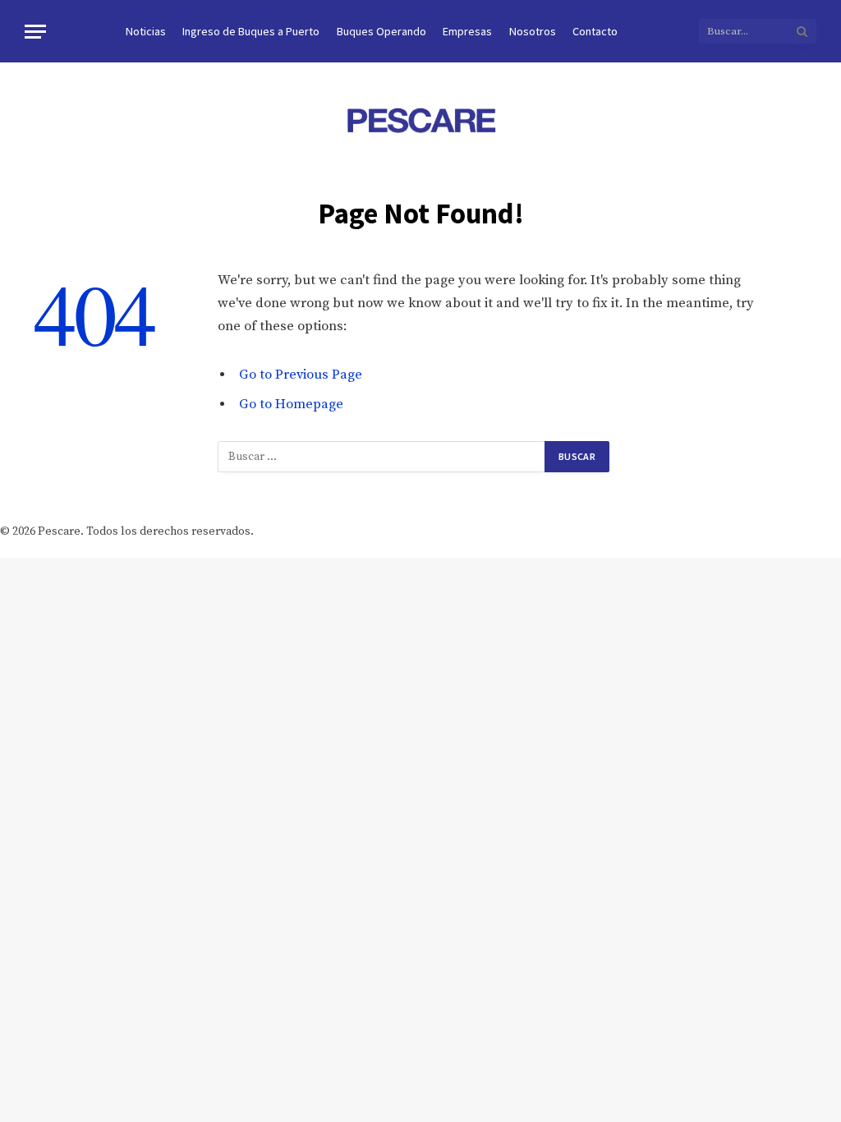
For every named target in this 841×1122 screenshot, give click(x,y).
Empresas (467, 31)
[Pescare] (420, 120)
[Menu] (35, 31)
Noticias (146, 31)
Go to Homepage (291, 404)
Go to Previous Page (300, 375)
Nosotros (532, 31)
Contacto (595, 31)
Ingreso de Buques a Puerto (250, 31)
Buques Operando (381, 31)
